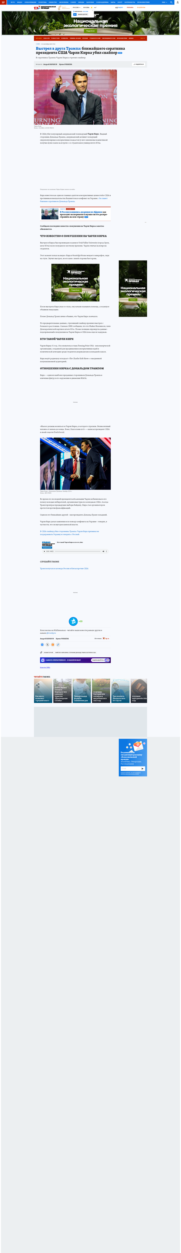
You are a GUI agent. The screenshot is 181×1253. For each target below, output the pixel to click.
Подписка (141, 7)
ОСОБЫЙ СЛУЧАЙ (48, 652)
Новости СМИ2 (45, 667)
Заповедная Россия (108, 38)
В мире (73, 2)
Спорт (119, 2)
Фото (13, 2)
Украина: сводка (75, 38)
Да (75, 14)
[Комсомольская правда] (45, 7)
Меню (3, 2)
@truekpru (51, 633)
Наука (113, 2)
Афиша (131, 38)
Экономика (63, 2)
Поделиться (140, 64)
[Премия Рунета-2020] (63, 7)
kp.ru (107, 639)
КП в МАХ (85, 38)
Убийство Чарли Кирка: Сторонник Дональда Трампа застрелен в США (75, 652)
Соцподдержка (102, 2)
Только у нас (55, 38)
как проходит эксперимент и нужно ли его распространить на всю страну (84, 214)
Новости (46, 38)
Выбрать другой (82, 14)
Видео (19, 2)
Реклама (130, 7)
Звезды (81, 2)
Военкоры (64, 38)
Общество (53, 2)
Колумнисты (130, 2)
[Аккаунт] (177, 2)
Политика (42, 2)
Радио (120, 7)
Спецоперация (30, 2)
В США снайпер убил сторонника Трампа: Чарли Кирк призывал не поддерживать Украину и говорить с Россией (69, 533)
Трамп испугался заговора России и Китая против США (64, 568)
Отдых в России (95, 38)
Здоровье (90, 2)
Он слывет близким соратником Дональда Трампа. (74, 200)
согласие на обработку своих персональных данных (131, 773)
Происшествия (143, 2)
